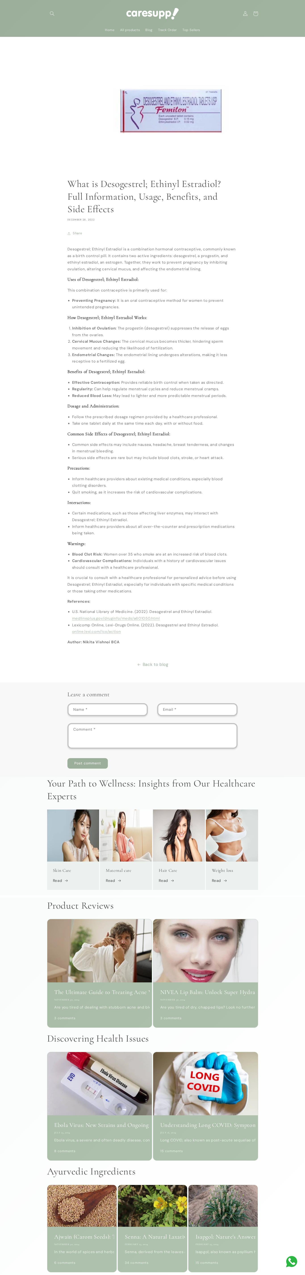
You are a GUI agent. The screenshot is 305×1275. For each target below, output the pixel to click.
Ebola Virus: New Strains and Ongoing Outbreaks (99, 1125)
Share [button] (77, 233)
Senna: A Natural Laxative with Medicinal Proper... (152, 1236)
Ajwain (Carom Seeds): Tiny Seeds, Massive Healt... (81, 1236)
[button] (52, 13)
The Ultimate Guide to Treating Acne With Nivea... (99, 992)
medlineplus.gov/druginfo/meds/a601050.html (116, 618)
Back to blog (155, 664)
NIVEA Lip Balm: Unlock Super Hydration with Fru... (205, 992)
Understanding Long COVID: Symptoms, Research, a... (205, 1125)
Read (57, 880)
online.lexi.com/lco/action (96, 631)
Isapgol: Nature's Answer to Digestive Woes (223, 1236)
